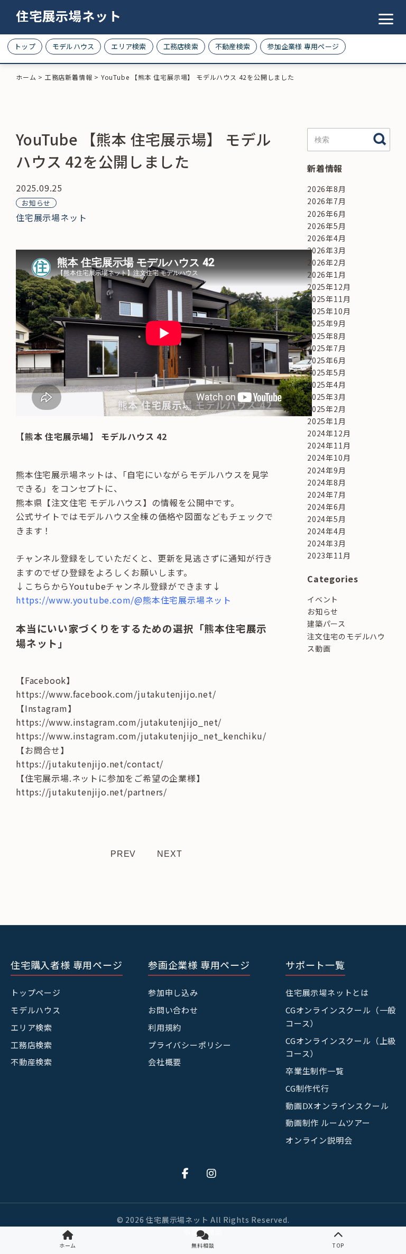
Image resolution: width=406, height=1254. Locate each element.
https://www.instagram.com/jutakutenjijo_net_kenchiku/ (141, 735)
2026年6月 (326, 213)
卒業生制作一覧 (314, 1070)
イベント (322, 599)
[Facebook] (185, 1173)
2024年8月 (326, 482)
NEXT (169, 853)
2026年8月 (326, 189)
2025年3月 (326, 396)
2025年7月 (326, 348)
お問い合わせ (173, 1009)
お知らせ (36, 203)
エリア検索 (128, 46)
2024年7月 (326, 494)
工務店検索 (180, 46)
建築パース (326, 623)
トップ (24, 46)
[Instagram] (212, 1173)
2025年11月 (328, 299)
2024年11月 (328, 445)
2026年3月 (326, 250)
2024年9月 (326, 470)
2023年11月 (328, 555)
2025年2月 (326, 409)
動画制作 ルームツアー (328, 1122)
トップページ (36, 992)
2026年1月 (326, 274)
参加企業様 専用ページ (303, 46)
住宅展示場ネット (69, 15)
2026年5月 (326, 226)
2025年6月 (326, 360)
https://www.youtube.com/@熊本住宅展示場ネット (124, 599)
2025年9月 (326, 323)
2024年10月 (328, 457)
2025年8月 (326, 336)
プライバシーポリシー (190, 1044)
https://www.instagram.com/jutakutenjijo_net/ (119, 722)
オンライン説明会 (318, 1140)
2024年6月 (326, 506)
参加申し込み (173, 992)
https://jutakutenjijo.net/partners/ (91, 791)
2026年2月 (326, 262)
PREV (123, 853)
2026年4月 (326, 238)
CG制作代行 (307, 1088)
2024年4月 (326, 531)
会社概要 (164, 1061)
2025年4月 (326, 384)
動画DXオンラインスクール (337, 1105)
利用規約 (164, 1027)
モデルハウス (73, 46)
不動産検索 (232, 46)
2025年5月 (326, 372)
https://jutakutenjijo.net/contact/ (89, 763)
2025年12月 (328, 286)
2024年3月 (326, 543)
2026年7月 (326, 201)
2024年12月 (328, 433)
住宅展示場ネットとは (327, 992)
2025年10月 (328, 311)
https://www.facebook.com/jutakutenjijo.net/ (116, 694)
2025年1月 (326, 421)
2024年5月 (326, 519)
